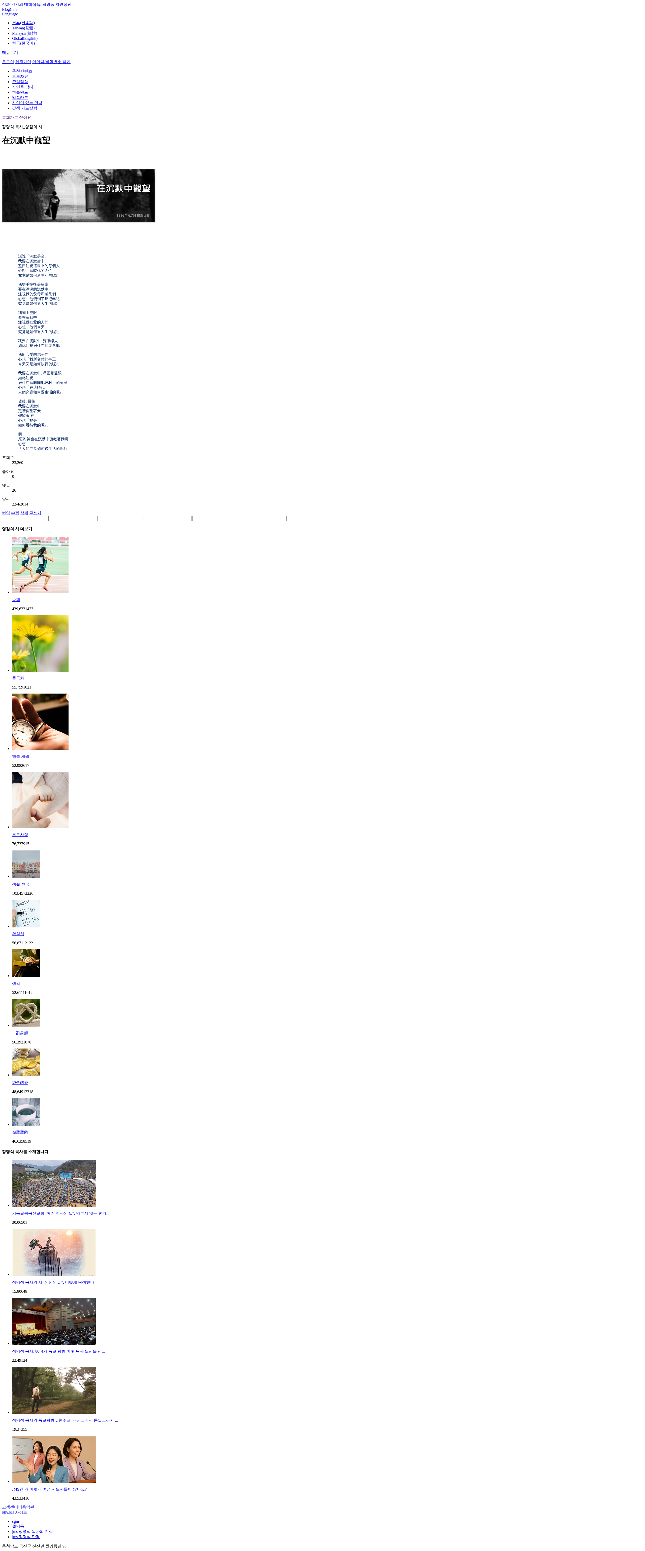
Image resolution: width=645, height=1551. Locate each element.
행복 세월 (20, 756)
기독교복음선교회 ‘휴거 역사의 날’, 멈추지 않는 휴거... (60, 1213)
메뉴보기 (10, 52)
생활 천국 (20, 884)
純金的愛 (20, 1082)
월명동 (18, 1526)
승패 (16, 600)
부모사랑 (20, 835)
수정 (15, 513)
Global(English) (25, 38)
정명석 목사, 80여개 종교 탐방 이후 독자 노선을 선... (58, 1351)
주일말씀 (20, 82)
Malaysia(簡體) (24, 33)
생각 (16, 983)
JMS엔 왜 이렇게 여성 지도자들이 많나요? (49, 1489)
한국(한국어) (23, 43)
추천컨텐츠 (22, 71)
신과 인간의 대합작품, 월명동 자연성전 (37, 4)
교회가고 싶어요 (16, 117)
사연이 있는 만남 (27, 103)
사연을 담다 (22, 87)
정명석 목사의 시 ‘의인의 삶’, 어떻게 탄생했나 (53, 1282)
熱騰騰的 (20, 1132)
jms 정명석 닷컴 (26, 1537)
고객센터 (10, 1507)
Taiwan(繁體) (23, 28)
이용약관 (26, 1507)
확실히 (18, 934)
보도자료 (20, 76)
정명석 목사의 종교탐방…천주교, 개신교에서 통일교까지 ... (65, 1420)
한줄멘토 (20, 92)
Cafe (13, 9)
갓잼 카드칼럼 (24, 108)
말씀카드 (20, 97)
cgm (15, 1521)
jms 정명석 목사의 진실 (32, 1531)
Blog (6, 9)
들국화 (18, 678)
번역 (6, 513)
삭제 (24, 513)
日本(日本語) (23, 23)
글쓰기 (35, 513)
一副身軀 (20, 1033)
